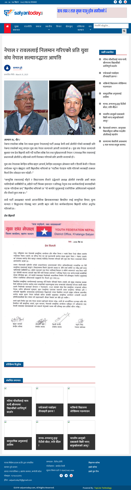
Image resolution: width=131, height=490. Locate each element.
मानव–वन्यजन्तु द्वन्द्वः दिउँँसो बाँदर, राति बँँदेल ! (50, 442)
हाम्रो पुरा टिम (94, 471)
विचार (59, 26)
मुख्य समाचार (16, 28)
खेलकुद (69, 26)
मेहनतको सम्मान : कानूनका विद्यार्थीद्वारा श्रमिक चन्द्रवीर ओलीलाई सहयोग (114, 131)
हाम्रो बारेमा (93, 467)
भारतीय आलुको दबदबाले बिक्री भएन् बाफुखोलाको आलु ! (79, 442)
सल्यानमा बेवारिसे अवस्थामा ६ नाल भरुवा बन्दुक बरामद (115, 143)
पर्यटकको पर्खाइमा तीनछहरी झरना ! (47, 409)
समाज (38, 26)
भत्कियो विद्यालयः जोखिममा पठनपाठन (80, 409)
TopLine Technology (103, 488)
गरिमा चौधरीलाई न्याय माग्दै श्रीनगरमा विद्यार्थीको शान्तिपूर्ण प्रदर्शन (17, 406)
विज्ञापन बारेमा (94, 463)
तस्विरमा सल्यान (81, 28)
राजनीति (28, 26)
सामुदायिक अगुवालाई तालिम (17, 443)
